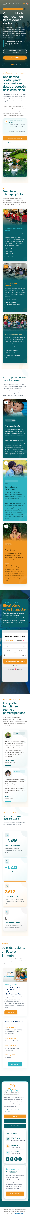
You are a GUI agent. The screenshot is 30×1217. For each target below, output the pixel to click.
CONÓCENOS (15, 51)
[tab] (11, 62)
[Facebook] (7, 1157)
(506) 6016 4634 (16, 1152)
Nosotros (16, 1124)
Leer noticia (11, 1011)
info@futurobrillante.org (18, 1139)
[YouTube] (20, 1157)
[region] (15, 33)
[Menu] (23, 3)
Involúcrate (16, 1119)
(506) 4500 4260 (16, 1145)
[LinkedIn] (16, 1157)
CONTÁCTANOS (15, 56)
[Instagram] (11, 1157)
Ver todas (15, 1063)
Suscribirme (16, 1192)
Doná (16, 1115)
